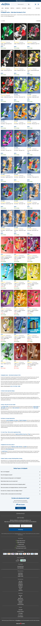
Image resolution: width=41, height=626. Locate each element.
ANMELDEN (12, 319)
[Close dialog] (35, 303)
